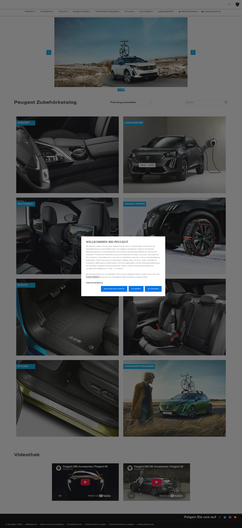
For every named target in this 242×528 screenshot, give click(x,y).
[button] (114, 289)
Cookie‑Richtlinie (92, 277)
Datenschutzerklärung (94, 282)
